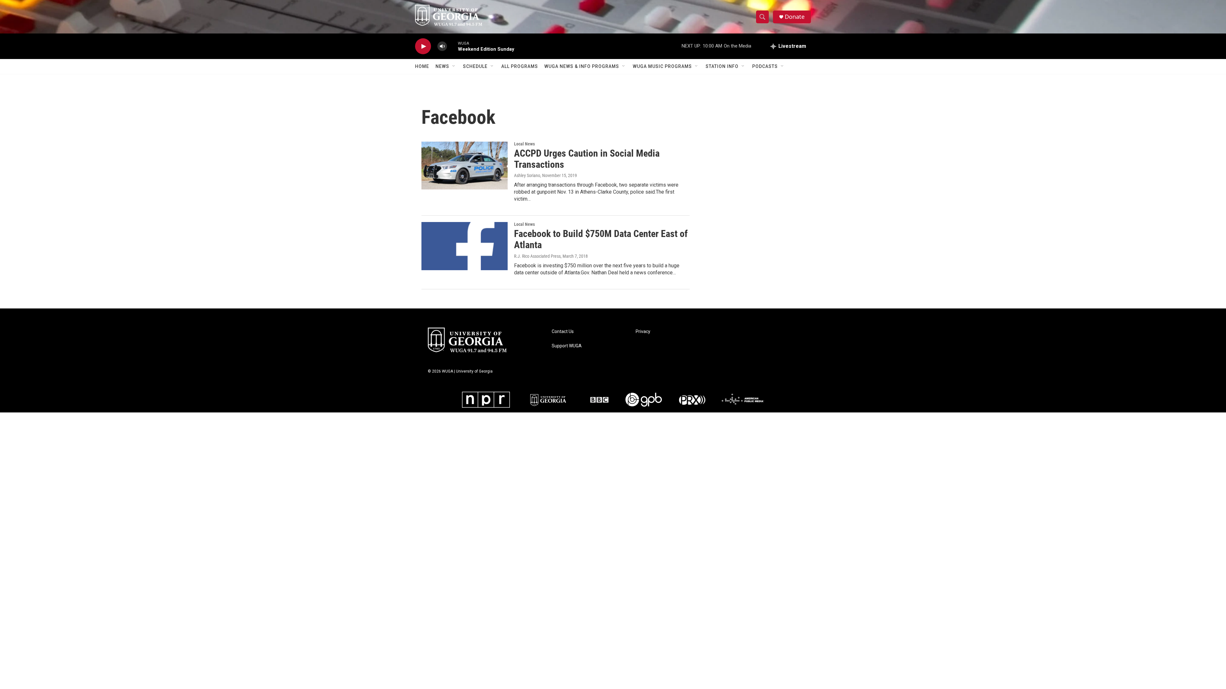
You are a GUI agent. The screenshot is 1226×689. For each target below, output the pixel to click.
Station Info (722, 66)
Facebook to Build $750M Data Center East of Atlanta (601, 239)
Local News (524, 143)
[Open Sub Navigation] (454, 66)
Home (422, 66)
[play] (423, 46)
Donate (795, 16)
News (442, 66)
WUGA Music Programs (662, 66)
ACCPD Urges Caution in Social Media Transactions (587, 159)
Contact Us (563, 331)
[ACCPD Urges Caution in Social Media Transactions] (464, 165)
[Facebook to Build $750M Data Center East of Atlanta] (464, 246)
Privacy (643, 331)
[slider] (452, 46)
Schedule (475, 66)
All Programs (519, 66)
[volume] (442, 46)
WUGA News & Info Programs (581, 66)
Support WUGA (567, 346)
